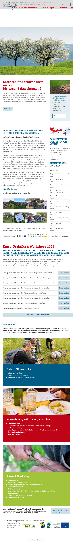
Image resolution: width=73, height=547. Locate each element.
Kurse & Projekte (48, 8)
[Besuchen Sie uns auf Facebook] (71, 8)
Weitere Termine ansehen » (38, 314)
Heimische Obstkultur (28, 8)
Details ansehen (64, 273)
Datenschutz (31, 540)
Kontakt (63, 8)
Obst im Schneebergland (10, 6)
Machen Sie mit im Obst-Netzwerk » (60, 511)
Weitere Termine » (59, 116)
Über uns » (7, 108)
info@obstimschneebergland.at (26, 183)
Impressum (40, 540)
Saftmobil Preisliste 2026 (10, 189)
